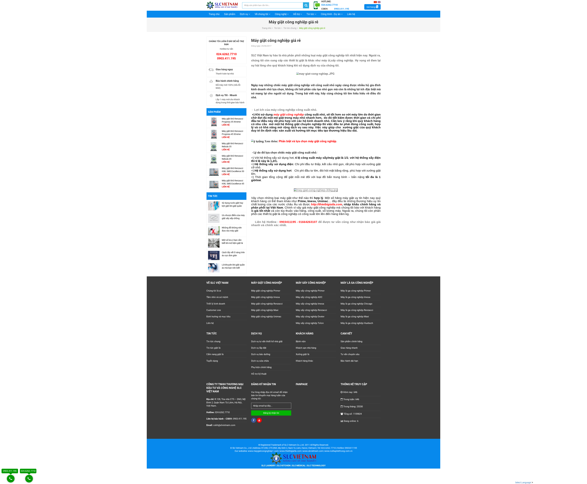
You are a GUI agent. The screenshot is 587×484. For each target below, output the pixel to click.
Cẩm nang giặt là (214, 354)
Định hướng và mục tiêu (218, 316)
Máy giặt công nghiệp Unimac (266, 316)
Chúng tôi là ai (213, 290)
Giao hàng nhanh (349, 347)
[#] (214, 121)
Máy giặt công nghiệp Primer (265, 290)
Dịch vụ (244, 14)
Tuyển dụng (212, 360)
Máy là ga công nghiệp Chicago (356, 303)
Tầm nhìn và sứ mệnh (217, 297)
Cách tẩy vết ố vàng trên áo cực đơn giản (233, 254)
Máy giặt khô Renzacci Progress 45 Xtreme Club (232, 134)
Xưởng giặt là (302, 354)
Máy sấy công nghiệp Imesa (310, 303)
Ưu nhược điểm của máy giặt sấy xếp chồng (233, 217)
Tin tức (310, 14)
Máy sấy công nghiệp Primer (310, 290)
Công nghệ (281, 14)
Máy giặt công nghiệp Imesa (265, 297)
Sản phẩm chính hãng (351, 341)
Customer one (213, 310)
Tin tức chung (289, 28)
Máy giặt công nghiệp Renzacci (267, 303)
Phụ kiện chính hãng (261, 367)
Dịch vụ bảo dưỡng (260, 354)
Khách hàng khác (304, 360)
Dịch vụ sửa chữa (260, 360)
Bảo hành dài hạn (349, 360)
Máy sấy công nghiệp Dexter (310, 316)
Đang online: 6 (351, 421)
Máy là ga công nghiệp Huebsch (357, 323)
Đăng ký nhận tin (271, 413)
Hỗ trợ (296, 14)
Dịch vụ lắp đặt (258, 347)
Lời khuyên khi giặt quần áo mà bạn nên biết (233, 266)
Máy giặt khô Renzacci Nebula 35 (232, 145)
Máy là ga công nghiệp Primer (356, 290)
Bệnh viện (301, 341)
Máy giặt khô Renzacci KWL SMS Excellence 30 (233, 169)
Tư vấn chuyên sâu (350, 354)
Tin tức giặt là (213, 347)
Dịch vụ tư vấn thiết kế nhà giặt (266, 341)
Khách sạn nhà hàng (306, 347)
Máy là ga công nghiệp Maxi (355, 316)
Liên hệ (351, 14)
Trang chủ (214, 14)
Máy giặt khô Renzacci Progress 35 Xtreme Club (232, 121)
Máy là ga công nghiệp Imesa (355, 297)
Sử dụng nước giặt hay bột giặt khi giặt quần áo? (232, 206)
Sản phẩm (229, 14)
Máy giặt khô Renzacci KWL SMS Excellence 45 (233, 182)
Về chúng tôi (262, 14)
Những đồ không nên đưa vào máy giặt (232, 229)
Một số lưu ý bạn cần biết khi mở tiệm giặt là (232, 241)
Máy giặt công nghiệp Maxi (264, 310)
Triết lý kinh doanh (215, 303)
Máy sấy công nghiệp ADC (309, 297)
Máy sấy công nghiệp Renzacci (311, 310)
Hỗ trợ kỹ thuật (258, 373)
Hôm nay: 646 (350, 392)
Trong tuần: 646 (351, 399)
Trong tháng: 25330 (353, 406)
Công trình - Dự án (331, 14)
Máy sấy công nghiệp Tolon (310, 323)
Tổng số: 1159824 (353, 414)
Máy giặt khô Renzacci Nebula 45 (232, 157)
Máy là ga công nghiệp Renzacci (357, 310)
